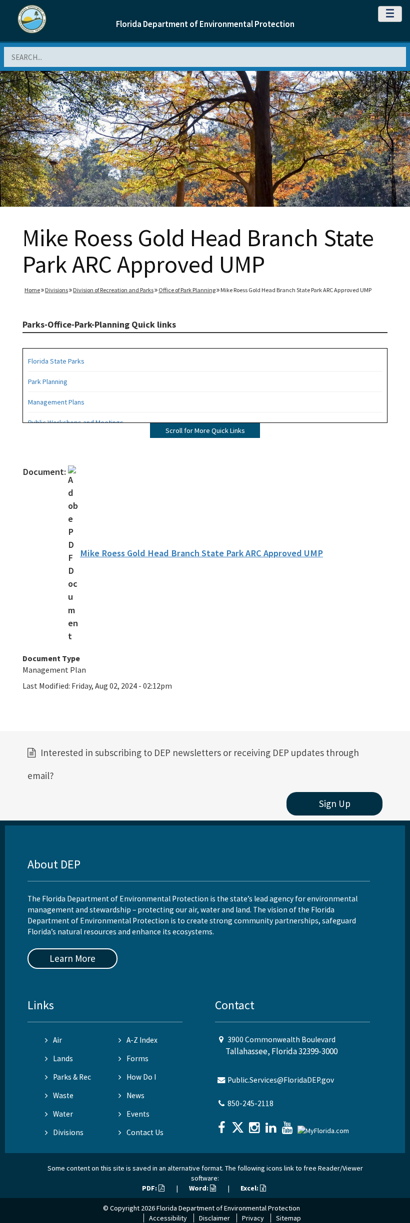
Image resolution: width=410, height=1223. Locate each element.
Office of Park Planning (187, 290)
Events (138, 1114)
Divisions (56, 290)
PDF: (150, 1188)
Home (32, 290)
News (135, 1095)
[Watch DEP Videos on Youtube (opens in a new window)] (288, 1124)
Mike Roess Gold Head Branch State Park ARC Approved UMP (201, 553)
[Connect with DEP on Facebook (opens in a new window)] (222, 1124)
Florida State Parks (56, 361)
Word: (199, 1188)
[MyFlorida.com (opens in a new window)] (325, 1126)
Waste (63, 1095)
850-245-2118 (251, 1103)
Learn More (73, 958)
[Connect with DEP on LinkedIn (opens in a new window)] (272, 1124)
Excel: (250, 1188)
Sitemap (288, 1218)
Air (57, 1040)
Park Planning (48, 381)
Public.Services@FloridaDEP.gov (281, 1080)
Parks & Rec (72, 1077)
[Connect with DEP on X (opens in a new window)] (239, 1124)
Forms (137, 1058)
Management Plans (56, 402)
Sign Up (334, 804)
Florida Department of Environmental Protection (205, 23)
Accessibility (168, 1218)
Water (63, 1114)
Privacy (253, 1218)
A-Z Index (142, 1040)
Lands (63, 1058)
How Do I (141, 1077)
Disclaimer (214, 1218)
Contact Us (145, 1132)
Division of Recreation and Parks (113, 290)
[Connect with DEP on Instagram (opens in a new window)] (255, 1124)
